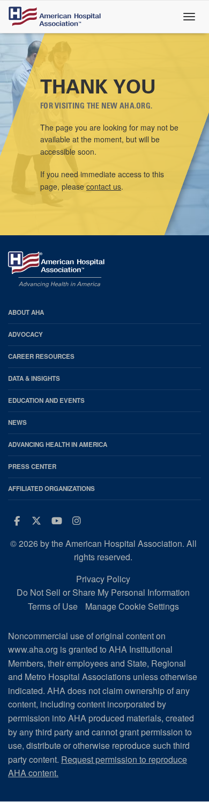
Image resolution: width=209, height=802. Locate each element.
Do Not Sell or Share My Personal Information (103, 592)
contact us (103, 186)
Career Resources (41, 356)
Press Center (32, 466)
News (17, 422)
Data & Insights (34, 378)
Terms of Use (53, 606)
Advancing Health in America (57, 444)
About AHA (26, 312)
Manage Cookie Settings (132, 606)
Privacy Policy (103, 579)
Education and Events (46, 400)
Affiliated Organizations (51, 488)
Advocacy (25, 334)
